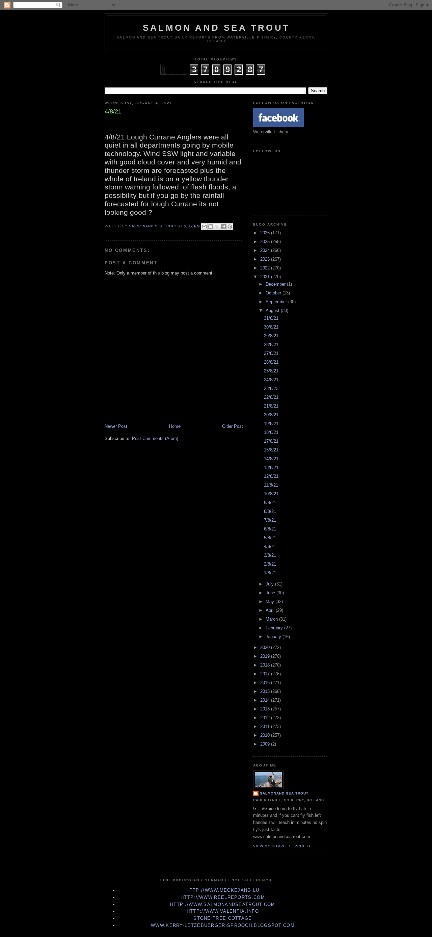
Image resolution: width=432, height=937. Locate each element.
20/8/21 (271, 414)
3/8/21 (270, 555)
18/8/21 (271, 432)
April (271, 610)
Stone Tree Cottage (222, 918)
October (274, 292)
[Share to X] (217, 226)
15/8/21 (271, 449)
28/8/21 (271, 344)
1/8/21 (270, 572)
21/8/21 (271, 406)
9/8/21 (270, 502)
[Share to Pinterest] (229, 226)
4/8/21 (270, 546)
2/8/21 (270, 564)
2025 (265, 241)
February (275, 627)
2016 (265, 682)
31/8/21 (271, 318)
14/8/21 (271, 458)
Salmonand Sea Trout (284, 793)
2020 (265, 647)
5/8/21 (270, 537)
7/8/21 (270, 520)
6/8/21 (270, 528)
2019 (265, 656)
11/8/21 (271, 485)
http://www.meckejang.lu (223, 890)
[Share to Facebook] (223, 226)
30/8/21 (271, 327)
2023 (265, 259)
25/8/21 (271, 370)
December (276, 284)
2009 (265, 744)
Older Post (232, 426)
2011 (265, 726)
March (272, 619)
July (270, 584)
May (270, 601)
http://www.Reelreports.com (223, 897)
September (277, 301)
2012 (265, 717)
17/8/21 (271, 441)
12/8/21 (271, 476)
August (273, 310)
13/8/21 (271, 467)
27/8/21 (271, 353)
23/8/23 (271, 388)
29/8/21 (271, 335)
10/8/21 (271, 493)
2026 (265, 232)
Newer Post (116, 426)
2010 (265, 735)
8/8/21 (270, 511)
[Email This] (204, 226)
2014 (265, 700)
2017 (265, 673)
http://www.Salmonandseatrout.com (222, 904)
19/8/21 (271, 423)
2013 (265, 708)
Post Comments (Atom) (155, 438)
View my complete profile (282, 846)
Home (175, 426)
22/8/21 (271, 397)
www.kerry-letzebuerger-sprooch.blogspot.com (223, 925)
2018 (265, 665)
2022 (265, 267)
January (274, 636)
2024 (265, 250)
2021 (265, 276)
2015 (265, 691)
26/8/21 (271, 362)
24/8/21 (271, 379)
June (271, 592)
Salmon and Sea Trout (216, 28)
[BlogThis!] (210, 226)
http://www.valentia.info (223, 911)
